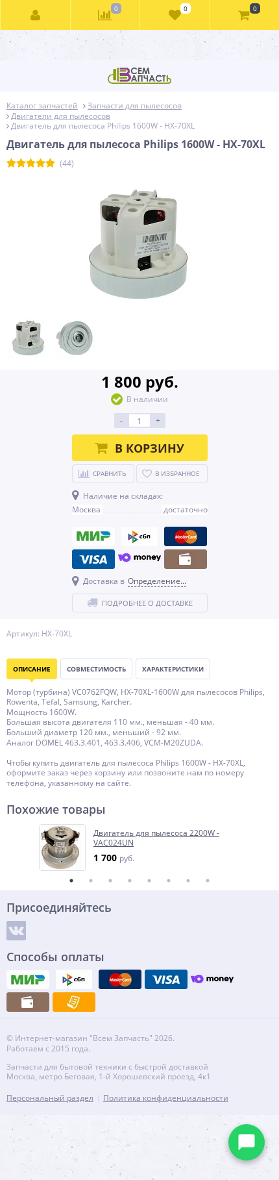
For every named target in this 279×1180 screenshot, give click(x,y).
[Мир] (93, 536)
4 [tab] (129, 880)
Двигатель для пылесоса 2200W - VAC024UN (156, 838)
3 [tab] (110, 880)
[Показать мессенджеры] (246, 1142)
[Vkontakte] (16, 930)
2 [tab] (90, 880)
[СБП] (139, 536)
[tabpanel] (140, 847)
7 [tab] (188, 880)
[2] (21, 163)
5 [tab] (149, 880)
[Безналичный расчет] (74, 1002)
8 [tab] (207, 880)
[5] (50, 163)
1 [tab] (71, 880)
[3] (31, 163)
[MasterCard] (185, 536)
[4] (40, 163)
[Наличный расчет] (185, 559)
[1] (11, 163)
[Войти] (36, 15)
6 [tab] (168, 880)
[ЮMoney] (139, 559)
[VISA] (93, 559)
